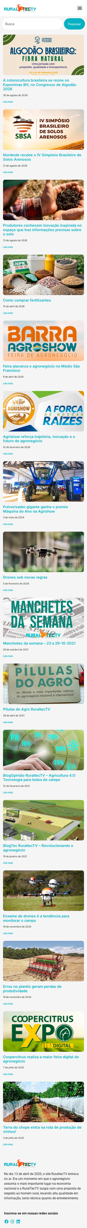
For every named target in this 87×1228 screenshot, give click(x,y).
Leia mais (8, 101)
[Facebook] (6, 1221)
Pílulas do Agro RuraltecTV (26, 709)
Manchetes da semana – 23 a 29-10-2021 (39, 643)
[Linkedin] (18, 1221)
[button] (79, 8)
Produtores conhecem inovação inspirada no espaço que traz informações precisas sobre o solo (42, 229)
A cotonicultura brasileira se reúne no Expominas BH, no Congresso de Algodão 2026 (39, 84)
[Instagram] (12, 1221)
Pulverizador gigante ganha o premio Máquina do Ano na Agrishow (35, 509)
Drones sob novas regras (25, 577)
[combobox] (32, 24)
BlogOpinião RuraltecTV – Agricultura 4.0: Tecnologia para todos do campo (39, 777)
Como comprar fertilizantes (27, 300)
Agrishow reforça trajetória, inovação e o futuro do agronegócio (39, 438)
